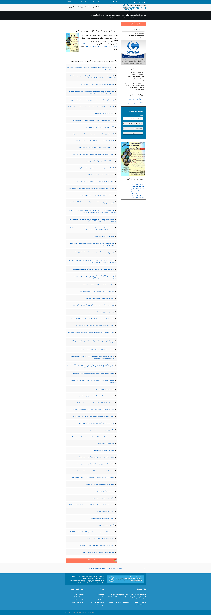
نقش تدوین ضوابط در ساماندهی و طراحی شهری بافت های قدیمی (98, 552)
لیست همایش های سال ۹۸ (138, 195)
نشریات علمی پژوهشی (77, 602)
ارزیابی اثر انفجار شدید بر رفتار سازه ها (104, 113)
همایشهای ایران (143, 16)
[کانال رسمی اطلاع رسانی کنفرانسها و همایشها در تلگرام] (125, 579)
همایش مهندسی (109, 7)
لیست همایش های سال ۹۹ (138, 193)
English (68, 1)
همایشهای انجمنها (76, 1)
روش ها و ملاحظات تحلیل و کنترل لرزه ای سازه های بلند (100, 538)
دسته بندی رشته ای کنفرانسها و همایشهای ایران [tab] (105, 568)
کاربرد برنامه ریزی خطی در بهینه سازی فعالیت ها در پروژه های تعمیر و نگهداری (95, 140)
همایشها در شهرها (109, 1)
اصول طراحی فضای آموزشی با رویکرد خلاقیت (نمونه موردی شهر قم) (97, 195)
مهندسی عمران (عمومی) (135, 102)
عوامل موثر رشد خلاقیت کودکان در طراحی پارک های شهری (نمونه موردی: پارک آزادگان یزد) (91, 188)
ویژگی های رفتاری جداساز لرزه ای (105, 443)
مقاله (103, 596)
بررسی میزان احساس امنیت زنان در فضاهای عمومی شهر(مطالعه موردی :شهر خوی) (93, 470)
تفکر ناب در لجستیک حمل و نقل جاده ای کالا (103, 236)
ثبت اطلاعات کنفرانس (114, 602)
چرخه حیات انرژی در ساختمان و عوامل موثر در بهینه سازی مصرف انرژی (96, 545)
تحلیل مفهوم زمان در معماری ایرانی (105, 511)
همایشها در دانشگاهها (88, 1)
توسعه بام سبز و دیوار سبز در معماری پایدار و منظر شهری (100, 311)
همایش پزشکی (70, 7)
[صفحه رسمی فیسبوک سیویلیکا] (139, 2)
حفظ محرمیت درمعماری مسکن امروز (105, 389)
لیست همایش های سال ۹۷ (138, 197)
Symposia (67, 612)
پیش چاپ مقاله (100, 605)
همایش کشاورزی (97, 7)
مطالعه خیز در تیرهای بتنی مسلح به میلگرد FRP (102, 450)
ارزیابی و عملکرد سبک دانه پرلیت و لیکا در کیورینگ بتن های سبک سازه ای (96, 457)
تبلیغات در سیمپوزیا (140, 604)
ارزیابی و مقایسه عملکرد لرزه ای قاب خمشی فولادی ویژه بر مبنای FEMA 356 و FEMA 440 (91, 504)
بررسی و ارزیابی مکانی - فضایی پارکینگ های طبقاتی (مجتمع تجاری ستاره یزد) (95, 325)
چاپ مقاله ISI (101, 594)
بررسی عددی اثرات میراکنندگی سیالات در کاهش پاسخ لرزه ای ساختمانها (96, 395)
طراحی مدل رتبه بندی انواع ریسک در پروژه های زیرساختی (100, 127)
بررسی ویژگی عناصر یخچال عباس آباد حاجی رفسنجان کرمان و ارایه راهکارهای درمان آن (92, 318)
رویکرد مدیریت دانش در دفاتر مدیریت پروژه (103, 497)
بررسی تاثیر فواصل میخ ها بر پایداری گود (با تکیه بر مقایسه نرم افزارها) (96, 423)
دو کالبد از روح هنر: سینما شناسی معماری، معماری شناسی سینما (98, 429)
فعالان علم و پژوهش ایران (77, 599)
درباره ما (135, 602)
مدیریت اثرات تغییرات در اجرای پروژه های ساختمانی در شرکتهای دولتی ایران (95, 181)
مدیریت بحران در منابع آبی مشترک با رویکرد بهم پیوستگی (100, 484)
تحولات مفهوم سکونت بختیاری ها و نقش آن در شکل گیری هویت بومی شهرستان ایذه (93, 269)
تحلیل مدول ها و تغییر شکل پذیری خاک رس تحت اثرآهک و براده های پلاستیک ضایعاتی (93, 409)
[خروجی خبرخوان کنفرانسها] (142, 2)
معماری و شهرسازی (134, 16)
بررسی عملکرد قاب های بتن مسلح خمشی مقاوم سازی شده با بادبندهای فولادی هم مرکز (92, 99)
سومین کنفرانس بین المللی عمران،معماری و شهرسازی (118, 16)
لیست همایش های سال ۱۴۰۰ (137, 191)
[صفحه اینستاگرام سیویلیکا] (134, 2)
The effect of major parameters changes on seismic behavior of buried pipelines (93, 373)
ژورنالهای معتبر (100, 599)
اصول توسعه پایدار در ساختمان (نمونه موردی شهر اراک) (100, 174)
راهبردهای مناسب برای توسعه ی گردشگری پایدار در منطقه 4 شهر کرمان (96, 167)
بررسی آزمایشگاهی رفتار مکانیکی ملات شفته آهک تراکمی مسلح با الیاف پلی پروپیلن (93, 154)
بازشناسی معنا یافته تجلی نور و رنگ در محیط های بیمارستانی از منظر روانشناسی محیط (93, 477)
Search (141, 115)
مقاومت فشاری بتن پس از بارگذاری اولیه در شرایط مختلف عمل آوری (97, 291)
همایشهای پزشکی (79, 594)
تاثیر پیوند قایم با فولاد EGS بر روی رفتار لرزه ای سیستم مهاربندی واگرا (97, 349)
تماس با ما (142, 602)
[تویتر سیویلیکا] (137, 2)
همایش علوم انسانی (83, 7)
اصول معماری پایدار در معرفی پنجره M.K (104, 491)
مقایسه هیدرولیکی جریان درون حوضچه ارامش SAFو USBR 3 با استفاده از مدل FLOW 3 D (92, 531)
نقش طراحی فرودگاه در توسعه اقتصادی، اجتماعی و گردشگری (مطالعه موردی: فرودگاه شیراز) (91, 436)
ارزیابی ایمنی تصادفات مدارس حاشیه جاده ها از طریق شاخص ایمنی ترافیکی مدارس (93, 305)
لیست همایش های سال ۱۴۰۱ (137, 190)
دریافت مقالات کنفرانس (132, 24)
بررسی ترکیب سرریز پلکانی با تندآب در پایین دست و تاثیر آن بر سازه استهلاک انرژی (93, 416)
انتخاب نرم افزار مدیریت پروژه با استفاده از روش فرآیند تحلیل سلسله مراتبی (95, 147)
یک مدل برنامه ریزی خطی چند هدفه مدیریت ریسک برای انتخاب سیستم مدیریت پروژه (93, 133)
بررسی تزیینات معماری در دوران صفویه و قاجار (102, 518)
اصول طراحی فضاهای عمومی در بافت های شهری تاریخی (100, 161)
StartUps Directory (78, 596)
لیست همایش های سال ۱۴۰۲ (137, 188)
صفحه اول (118, 1)
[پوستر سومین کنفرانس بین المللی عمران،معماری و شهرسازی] (133, 158)
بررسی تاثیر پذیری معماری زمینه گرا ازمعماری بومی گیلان (100, 298)
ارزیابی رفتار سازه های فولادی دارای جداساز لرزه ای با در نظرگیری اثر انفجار (95, 402)
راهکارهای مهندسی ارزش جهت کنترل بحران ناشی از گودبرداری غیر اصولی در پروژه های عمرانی (90, 106)
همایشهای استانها (99, 1)
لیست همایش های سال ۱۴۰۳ (137, 186)
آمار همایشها (126, 602)
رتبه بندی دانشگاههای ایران (97, 602)
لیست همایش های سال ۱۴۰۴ (137, 184)
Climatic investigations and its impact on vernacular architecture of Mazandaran (93, 120)
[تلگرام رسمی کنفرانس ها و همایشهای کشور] (144, 2)
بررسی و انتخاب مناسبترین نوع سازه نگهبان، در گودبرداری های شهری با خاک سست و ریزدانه (91, 463)
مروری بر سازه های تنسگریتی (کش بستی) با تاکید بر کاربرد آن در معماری (96, 284)
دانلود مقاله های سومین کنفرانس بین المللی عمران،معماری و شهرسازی (90, 559)
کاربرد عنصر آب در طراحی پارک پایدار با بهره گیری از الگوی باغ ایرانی (97, 84)
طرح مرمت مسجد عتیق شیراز (106, 525)
